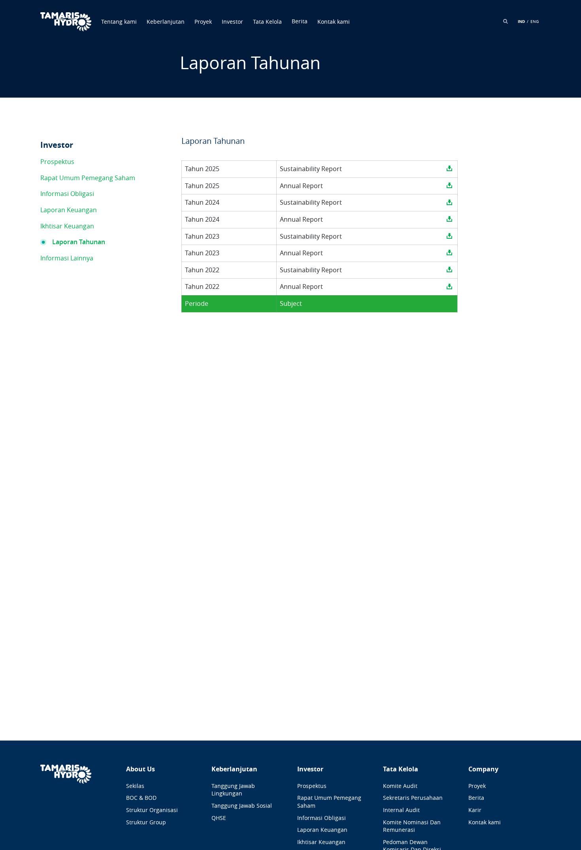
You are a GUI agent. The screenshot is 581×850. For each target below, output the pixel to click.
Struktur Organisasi (152, 810)
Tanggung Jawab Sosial (241, 805)
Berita (476, 797)
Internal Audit (401, 810)
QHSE (218, 818)
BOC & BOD (141, 797)
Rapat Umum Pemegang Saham (87, 177)
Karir (474, 810)
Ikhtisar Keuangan (67, 226)
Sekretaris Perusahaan (413, 797)
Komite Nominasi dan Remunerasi (412, 826)
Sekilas (135, 786)
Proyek (203, 21)
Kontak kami (333, 21)
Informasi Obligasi (67, 193)
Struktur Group (146, 822)
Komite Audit (400, 786)
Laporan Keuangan (68, 209)
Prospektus (57, 161)
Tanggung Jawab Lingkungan (233, 789)
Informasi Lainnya (66, 258)
